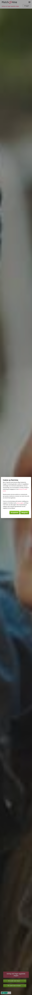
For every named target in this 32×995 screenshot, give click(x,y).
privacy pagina (19, 503)
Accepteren (14, 512)
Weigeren (24, 512)
